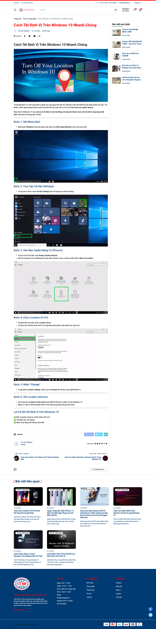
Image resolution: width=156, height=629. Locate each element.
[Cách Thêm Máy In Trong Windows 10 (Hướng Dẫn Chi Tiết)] (28, 539)
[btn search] (115, 9)
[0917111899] (150, 615)
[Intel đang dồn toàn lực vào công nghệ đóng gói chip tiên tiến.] (116, 80)
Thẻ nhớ (119, 597)
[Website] (97, 444)
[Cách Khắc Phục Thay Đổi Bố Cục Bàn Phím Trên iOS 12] (61, 539)
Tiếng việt (137, 3)
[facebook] (95, 444)
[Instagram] (104, 444)
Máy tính (119, 586)
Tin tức (88, 594)
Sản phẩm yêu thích (27, 3)
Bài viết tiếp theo (98, 454)
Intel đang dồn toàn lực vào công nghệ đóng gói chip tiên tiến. (131, 79)
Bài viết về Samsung (89, 490)
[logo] (26, 10)
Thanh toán (90, 590)
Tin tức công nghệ (22, 490)
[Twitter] (99, 444)
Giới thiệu (89, 583)
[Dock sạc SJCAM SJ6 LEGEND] (116, 56)
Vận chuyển (90, 586)
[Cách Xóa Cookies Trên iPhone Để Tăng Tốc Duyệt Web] (28, 496)
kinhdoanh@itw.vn (125, 3)
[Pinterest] (102, 444)
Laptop (118, 594)
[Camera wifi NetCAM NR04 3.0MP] (116, 32)
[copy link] (39, 36)
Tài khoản (16, 3)
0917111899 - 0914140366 (108, 3)
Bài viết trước (22, 454)
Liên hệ (89, 597)
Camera (119, 583)
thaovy (27, 31)
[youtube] (106, 444)
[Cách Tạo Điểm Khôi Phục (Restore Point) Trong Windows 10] (127, 496)
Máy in (118, 590)
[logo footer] (31, 583)
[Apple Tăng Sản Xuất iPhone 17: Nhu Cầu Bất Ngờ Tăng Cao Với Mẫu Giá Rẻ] (61, 496)
